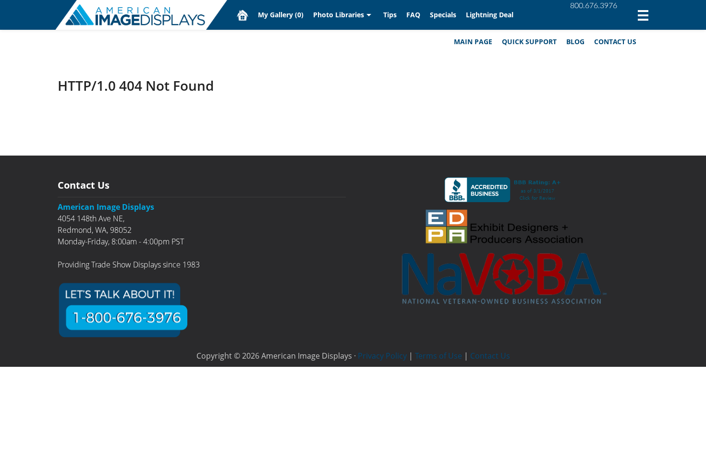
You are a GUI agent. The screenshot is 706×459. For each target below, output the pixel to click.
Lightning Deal (489, 14)
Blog (575, 41)
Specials (443, 14)
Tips (390, 14)
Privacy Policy (382, 355)
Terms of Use (438, 355)
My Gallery (281, 14)
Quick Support (529, 41)
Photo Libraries (338, 14)
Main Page (473, 41)
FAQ (413, 14)
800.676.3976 (593, 6)
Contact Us (615, 41)
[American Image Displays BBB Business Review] (504, 189)
